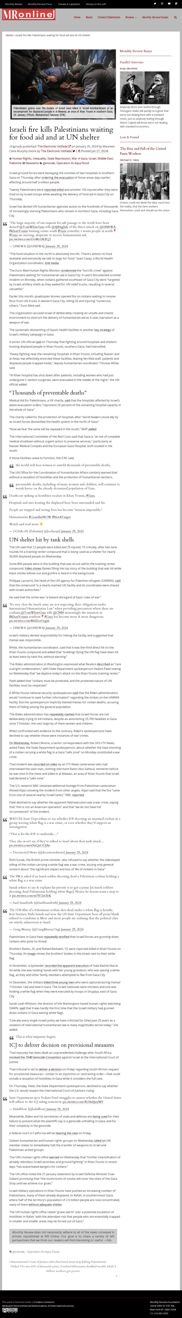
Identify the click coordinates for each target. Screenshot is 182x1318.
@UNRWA (108, 227)
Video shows (33, 568)
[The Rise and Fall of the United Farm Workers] (144, 181)
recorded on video (45, 764)
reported (78, 795)
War (74, 158)
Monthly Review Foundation (165, 1302)
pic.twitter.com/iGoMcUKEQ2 (30, 239)
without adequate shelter (45, 1205)
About (89, 17)
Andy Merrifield (128, 68)
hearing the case (67, 1133)
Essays (155, 17)
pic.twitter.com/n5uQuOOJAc (29, 845)
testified (64, 937)
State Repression (58, 158)
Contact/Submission (109, 17)
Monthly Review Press (40, 4)
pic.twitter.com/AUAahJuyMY (83, 1102)
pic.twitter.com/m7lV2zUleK (31, 896)
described (103, 664)
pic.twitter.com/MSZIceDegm (29, 621)
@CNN (58, 613)
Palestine (15, 163)
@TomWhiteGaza (31, 227)
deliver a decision (50, 1069)
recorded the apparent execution (67, 966)
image (32, 954)
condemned (68, 270)
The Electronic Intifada (56, 151)
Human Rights (21, 158)
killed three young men (59, 982)
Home (77, 17)
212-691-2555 (161, 1313)
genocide (49, 163)
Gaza (84, 158)
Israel (92, 158)
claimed (69, 714)
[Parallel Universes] (144, 87)
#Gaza (62, 231)
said (38, 342)
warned (54, 1157)
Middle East (105, 158)
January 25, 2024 (57, 246)
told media (52, 263)
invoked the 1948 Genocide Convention (35, 1057)
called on (100, 1141)
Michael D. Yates (129, 160)
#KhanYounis (18, 231)
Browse (129, 17)
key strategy (102, 330)
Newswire (32, 163)
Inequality (39, 158)
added (92, 429)
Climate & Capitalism (69, 4)
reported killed (54, 190)
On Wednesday (19, 743)
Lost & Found (129, 137)
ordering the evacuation (58, 178)
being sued (100, 1116)
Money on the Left (96, 4)
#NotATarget (61, 517)
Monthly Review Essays (136, 51)
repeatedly (56, 714)
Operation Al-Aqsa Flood (73, 163)
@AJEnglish (60, 227)
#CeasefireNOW (40, 517)
